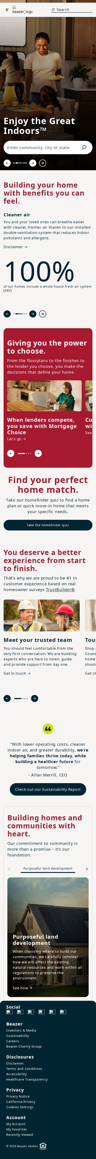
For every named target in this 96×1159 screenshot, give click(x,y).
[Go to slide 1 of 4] (14, 163)
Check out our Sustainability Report (48, 789)
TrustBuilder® (60, 589)
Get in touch (15, 673)
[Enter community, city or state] (84, 147)
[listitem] (44, 411)
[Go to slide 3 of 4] (24, 163)
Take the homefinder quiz (48, 525)
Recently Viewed (19, 1134)
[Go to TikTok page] (31, 1013)
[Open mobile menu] (7, 9)
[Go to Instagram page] (20, 1013)
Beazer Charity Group (24, 1046)
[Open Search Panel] (53, 9)
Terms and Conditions (24, 1069)
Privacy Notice (18, 1096)
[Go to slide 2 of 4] (19, 163)
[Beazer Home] (23, 9)
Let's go (14, 438)
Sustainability (17, 1036)
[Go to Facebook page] (9, 1013)
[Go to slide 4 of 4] (26, 163)
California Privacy (20, 1102)
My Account (15, 1124)
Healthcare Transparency (27, 1079)
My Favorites (16, 1129)
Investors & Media (21, 1030)
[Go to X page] (41, 1013)
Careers (12, 1041)
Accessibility (16, 1074)
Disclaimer (15, 1063)
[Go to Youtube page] (52, 1013)
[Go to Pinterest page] (63, 1013)
